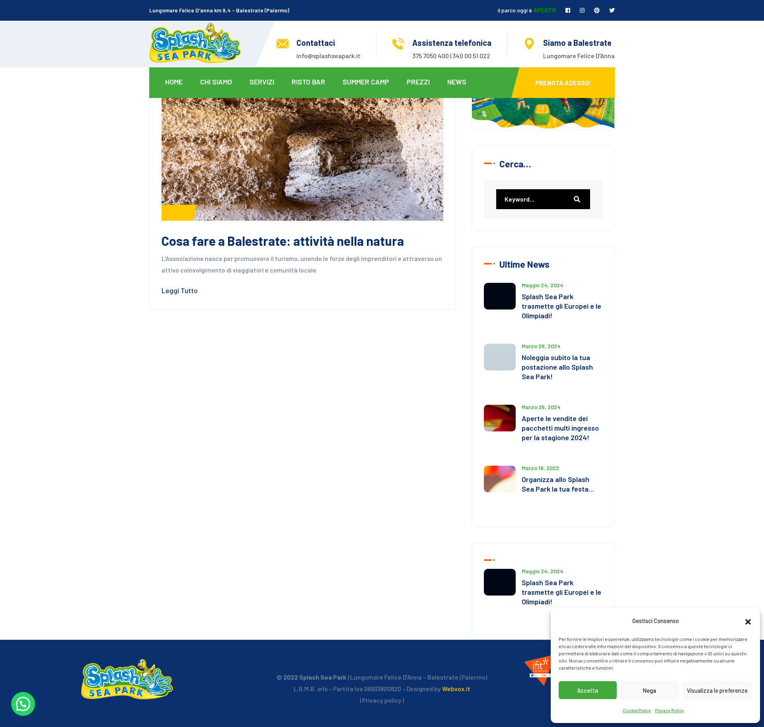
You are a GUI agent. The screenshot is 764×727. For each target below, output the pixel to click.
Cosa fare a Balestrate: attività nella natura (283, 240)
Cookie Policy (637, 710)
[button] (748, 621)
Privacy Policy (669, 710)
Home (174, 81)
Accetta (587, 690)
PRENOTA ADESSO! (563, 82)
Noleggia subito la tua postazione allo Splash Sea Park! (557, 367)
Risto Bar (308, 81)
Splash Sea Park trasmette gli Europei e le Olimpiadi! (561, 306)
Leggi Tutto (180, 290)
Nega (649, 690)
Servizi (261, 81)
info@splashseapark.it (328, 55)
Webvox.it (456, 688)
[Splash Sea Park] (195, 42)
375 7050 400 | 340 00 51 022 (451, 55)
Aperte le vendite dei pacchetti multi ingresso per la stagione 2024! (560, 428)
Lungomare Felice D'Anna (579, 55)
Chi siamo (216, 81)
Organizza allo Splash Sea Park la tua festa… (558, 484)
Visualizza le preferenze (717, 690)
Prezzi (418, 81)
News (456, 81)
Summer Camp (366, 81)
